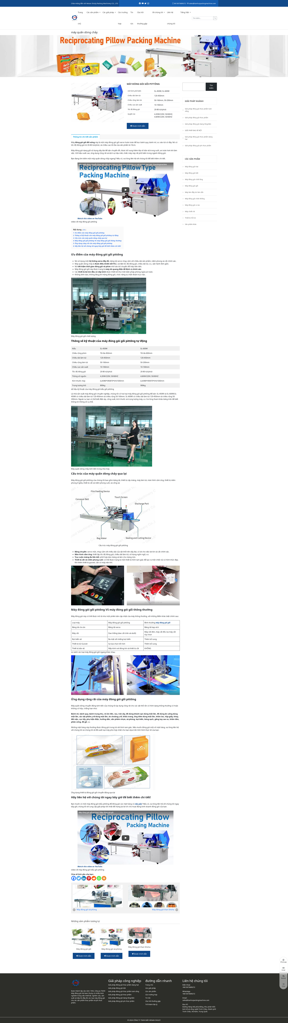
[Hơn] (104, 878)
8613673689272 (180, 3)
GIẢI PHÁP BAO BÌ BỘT (193, 130)
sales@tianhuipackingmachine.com (202, 3)
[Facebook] (73, 878)
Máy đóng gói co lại (192, 205)
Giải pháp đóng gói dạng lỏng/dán (198, 124)
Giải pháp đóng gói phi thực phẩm (198, 145)
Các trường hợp (123, 18)
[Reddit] (94, 878)
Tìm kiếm (211, 86)
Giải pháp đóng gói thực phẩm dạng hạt (199, 138)
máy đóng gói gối (163, 622)
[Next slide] (120, 102)
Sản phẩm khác (191, 224)
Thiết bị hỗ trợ (190, 218)
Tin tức (131, 18)
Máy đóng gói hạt (191, 166)
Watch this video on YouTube (90, 218)
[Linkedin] (83, 878)
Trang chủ (80, 18)
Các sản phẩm (93, 12)
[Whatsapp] (99, 878)
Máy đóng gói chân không (195, 199)
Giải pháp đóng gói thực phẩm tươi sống (198, 110)
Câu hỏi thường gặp (142, 18)
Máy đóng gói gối (83, 949)
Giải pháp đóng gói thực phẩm (196, 117)
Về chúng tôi (157, 12)
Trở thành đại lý (151, 1004)
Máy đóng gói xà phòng (87, 909)
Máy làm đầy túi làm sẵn (194, 192)
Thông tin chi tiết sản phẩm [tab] (85, 137)
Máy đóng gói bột (191, 173)
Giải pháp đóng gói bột (117, 988)
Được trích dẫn (138, 126)
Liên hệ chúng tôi (171, 18)
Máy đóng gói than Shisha (163, 909)
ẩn (84, 230)
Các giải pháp (108, 12)
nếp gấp (138, 804)
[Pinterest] (89, 878)
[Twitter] (78, 878)
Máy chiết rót (190, 211)
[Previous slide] (74, 102)
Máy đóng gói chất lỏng (194, 179)
